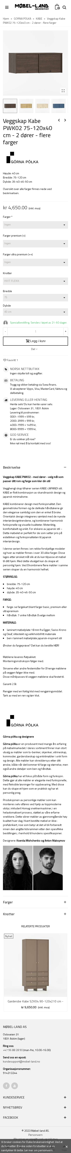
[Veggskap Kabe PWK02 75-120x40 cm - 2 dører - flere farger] (63, 91)
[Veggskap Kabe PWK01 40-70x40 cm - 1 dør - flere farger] (59, 120)
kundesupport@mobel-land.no (21, 1061)
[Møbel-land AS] (31, 7)
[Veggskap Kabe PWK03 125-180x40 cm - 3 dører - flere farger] (65, 120)
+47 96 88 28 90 (13, 1050)
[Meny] (6, 7)
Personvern (35, 1135)
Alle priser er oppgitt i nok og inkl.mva (35, 1139)
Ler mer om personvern (38, 1150)
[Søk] (64, 7)
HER (56, 645)
